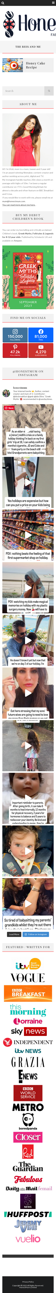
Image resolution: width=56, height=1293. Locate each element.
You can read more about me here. (18, 204)
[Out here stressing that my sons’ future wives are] (28, 693)
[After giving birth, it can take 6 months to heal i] (28, 798)
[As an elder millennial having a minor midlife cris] (28, 429)
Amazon (18, 240)
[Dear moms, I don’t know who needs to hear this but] (28, 745)
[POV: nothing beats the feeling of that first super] (28, 535)
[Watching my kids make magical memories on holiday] (28, 587)
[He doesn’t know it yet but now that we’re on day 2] (28, 640)
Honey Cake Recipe (35, 65)
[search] (49, 91)
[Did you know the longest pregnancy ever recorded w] (28, 851)
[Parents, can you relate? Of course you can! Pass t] (28, 482)
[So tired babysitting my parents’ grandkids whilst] (28, 903)
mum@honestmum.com (13, 201)
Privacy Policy (28, 1282)
